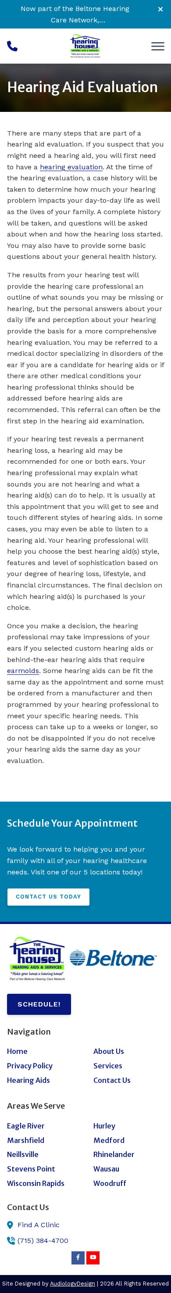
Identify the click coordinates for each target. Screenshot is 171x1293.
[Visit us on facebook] (78, 1257)
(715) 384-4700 (43, 1240)
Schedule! (39, 1004)
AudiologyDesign (72, 1283)
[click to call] (12, 46)
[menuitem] (42, 1051)
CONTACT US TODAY (48, 896)
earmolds (23, 670)
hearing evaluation (71, 167)
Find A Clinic (39, 1225)
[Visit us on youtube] (93, 1257)
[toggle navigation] (158, 46)
